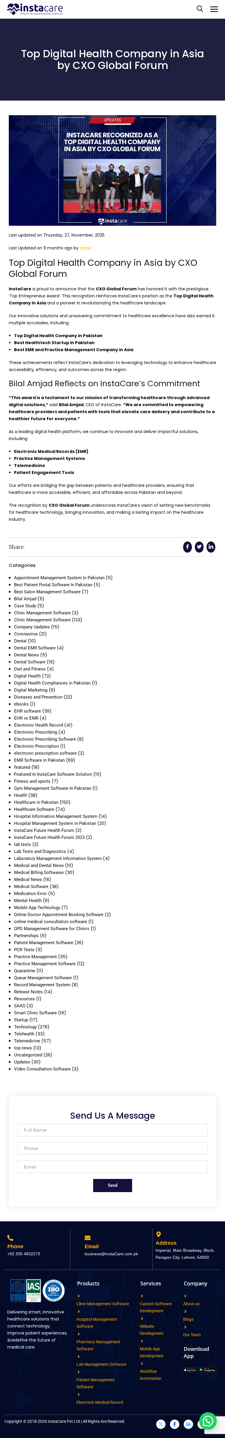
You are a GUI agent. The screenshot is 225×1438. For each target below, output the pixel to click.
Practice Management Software (45, 963)
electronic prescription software (45, 753)
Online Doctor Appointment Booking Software (58, 914)
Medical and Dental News (39, 865)
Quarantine (24, 970)
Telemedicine (27, 1041)
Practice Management (35, 956)
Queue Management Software (43, 977)
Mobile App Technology (37, 907)
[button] (208, 1421)
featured (22, 767)
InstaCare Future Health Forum (44, 830)
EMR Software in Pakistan (39, 760)
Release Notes (28, 991)
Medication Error (30, 893)
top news (23, 1048)
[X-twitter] (161, 1424)
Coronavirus (26, 634)
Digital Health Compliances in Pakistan (52, 683)
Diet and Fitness (30, 669)
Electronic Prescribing (35, 732)
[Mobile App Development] (142, 1341)
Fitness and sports (32, 781)
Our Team (192, 1334)
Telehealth (24, 1034)
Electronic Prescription (36, 746)
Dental (20, 641)
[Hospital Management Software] (78, 1311)
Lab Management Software (101, 1364)
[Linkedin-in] (188, 1424)
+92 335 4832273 (23, 1253)
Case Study (25, 605)
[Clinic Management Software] (78, 1296)
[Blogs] (185, 1311)
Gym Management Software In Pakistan (52, 788)
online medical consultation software (50, 921)
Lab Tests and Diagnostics (40, 851)
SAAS (19, 1005)
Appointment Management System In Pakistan (59, 577)
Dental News (26, 655)
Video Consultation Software (42, 1069)
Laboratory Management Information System (58, 858)
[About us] (185, 1296)
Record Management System (42, 984)
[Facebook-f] (174, 1424)
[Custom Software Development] (142, 1296)
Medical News (28, 879)
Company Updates (32, 627)
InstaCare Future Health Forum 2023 (49, 837)
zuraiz (85, 248)
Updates (22, 1062)
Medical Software (31, 886)
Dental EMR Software (35, 648)
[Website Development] (142, 1318)
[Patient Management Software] (78, 1372)
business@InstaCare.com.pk (111, 1253)
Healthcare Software (34, 809)
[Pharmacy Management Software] (78, 1334)
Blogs (188, 1319)
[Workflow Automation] (142, 1363)
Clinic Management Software (42, 612)
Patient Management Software (43, 942)
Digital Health (27, 676)
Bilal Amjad (25, 598)
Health (20, 795)
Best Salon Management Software (47, 591)
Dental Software (29, 662)
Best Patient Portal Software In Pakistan (53, 584)
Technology (25, 1027)
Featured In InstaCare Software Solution (53, 774)
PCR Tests (24, 949)
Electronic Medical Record (99, 1402)
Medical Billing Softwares (39, 872)
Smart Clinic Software (35, 1012)
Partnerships (26, 935)
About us (191, 1303)
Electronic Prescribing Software (45, 739)
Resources (24, 998)
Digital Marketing (30, 690)
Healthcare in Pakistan (36, 802)
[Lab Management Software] (78, 1356)
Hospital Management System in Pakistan (55, 823)
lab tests (22, 844)
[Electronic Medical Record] (78, 1394)
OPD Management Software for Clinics (51, 928)
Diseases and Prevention (38, 697)
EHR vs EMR (26, 718)
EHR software (27, 711)
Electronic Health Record (38, 725)
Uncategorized (28, 1055)
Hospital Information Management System (55, 816)
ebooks (21, 704)
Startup (21, 1020)
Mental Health (28, 900)
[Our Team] (185, 1327)
